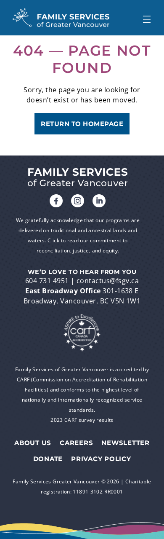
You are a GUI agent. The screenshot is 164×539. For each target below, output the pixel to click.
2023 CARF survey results (82, 420)
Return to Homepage (82, 124)
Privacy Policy (101, 459)
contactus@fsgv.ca (108, 280)
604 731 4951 (47, 280)
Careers (76, 443)
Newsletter (125, 443)
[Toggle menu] (146, 18)
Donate (48, 459)
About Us (32, 443)
